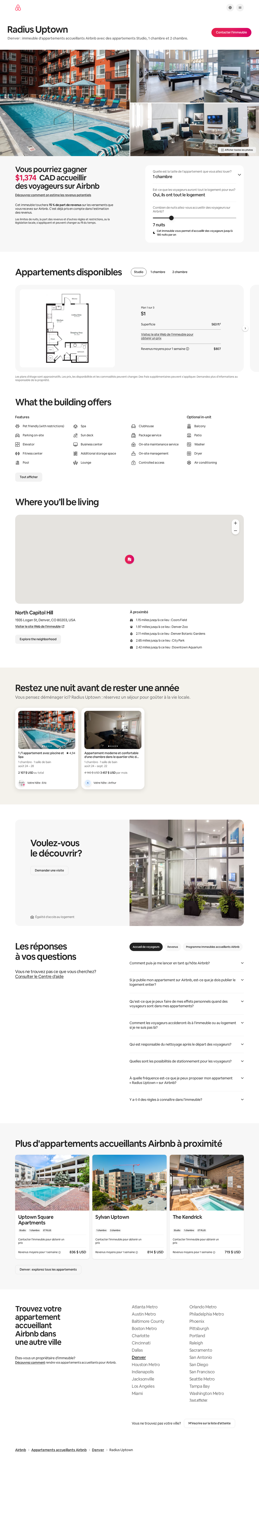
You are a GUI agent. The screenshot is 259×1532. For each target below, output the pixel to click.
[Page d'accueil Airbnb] (18, 7)
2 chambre (179, 272)
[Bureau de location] (194, 129)
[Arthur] (88, 783)
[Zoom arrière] (235, 523)
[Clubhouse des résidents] (194, 76)
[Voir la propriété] (52, 1207)
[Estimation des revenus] (187, 349)
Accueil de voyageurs (146, 947)
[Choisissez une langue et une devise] (230, 7)
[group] (194, 204)
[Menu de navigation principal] (240, 7)
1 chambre (158, 272)
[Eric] (22, 783)
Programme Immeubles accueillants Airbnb (212, 947)
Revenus (172, 947)
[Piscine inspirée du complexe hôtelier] (65, 103)
